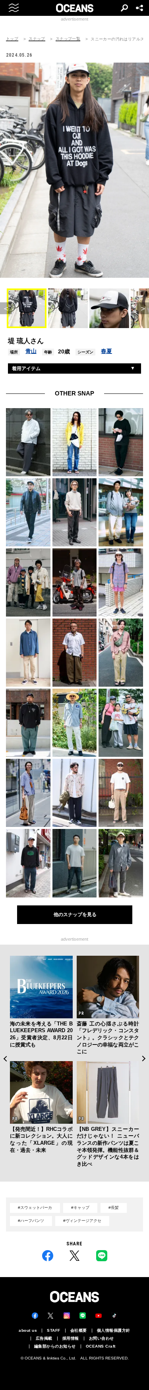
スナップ (37, 39)
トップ (12, 39)
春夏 (106, 351)
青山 (31, 351)
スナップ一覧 (68, 39)
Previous (5, 1058)
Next (144, 1058)
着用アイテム (26, 368)
